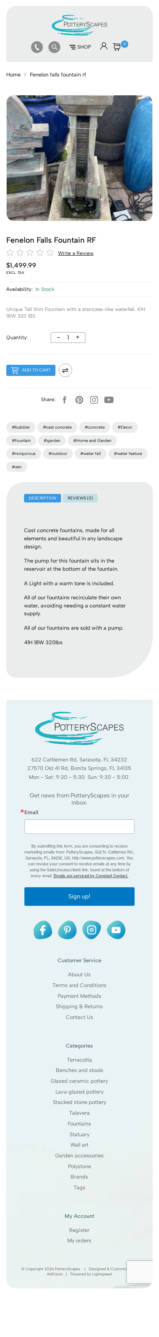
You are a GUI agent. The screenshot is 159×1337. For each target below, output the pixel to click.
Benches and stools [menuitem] (79, 1070)
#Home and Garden (92, 440)
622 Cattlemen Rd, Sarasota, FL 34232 (80, 759)
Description (42, 498)
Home (13, 74)
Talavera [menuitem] (79, 1113)
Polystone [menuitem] (79, 1166)
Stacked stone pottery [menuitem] (79, 1102)
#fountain (21, 440)
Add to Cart (36, 370)
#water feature (128, 453)
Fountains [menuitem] (79, 1123)
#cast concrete (57, 427)
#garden (52, 440)
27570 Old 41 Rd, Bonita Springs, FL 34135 (80, 768)
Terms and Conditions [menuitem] (79, 985)
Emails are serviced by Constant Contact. (91, 875)
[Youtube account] (109, 399)
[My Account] (104, 48)
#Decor (125, 427)
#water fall (90, 453)
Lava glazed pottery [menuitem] (79, 1091)
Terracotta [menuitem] (79, 1059)
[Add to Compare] (65, 370)
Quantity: (17, 337)
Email (31, 812)
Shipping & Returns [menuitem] (79, 1006)
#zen (16, 466)
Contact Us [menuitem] (79, 1017)
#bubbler (21, 427)
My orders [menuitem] (80, 1241)
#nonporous (23, 453)
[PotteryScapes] (79, 34)
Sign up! (79, 896)
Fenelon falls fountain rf (58, 74)
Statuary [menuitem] (79, 1134)
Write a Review (76, 253)
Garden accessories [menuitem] (79, 1155)
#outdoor (57, 453)
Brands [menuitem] (79, 1177)
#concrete (95, 427)
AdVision (55, 1274)
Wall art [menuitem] (80, 1144)
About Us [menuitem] (79, 974)
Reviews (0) (80, 498)
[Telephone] (37, 47)
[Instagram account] (94, 399)
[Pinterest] (79, 399)
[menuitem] (37, 47)
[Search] (54, 47)
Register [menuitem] (80, 1230)
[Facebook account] (64, 399)
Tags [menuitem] (79, 1187)
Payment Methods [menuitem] (79, 996)
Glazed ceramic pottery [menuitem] (79, 1081)
